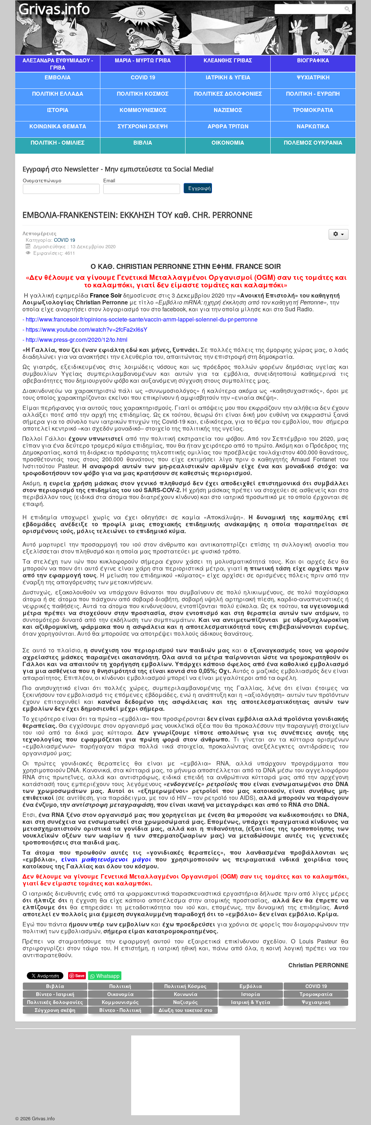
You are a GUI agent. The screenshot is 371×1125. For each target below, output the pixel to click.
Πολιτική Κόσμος (185, 986)
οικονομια (228, 142)
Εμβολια (58, 77)
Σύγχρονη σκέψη (55, 1009)
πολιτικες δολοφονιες (228, 93)
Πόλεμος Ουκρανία (313, 142)
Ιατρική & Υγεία (250, 1002)
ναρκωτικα (313, 126)
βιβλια (142, 142)
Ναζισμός (185, 1002)
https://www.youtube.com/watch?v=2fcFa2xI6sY (86, 329)
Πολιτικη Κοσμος (142, 93)
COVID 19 (143, 77)
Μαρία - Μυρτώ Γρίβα (143, 60)
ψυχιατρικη (313, 77)
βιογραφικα (313, 60)
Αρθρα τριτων (228, 126)
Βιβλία (55, 986)
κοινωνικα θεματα (57, 126)
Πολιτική (120, 986)
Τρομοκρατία (316, 994)
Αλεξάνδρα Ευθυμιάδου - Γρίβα (57, 64)
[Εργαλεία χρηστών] (339, 234)
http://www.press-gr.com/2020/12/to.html (77, 339)
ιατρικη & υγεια (228, 77)
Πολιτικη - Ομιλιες (57, 142)
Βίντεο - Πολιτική (120, 1009)
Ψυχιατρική (316, 1002)
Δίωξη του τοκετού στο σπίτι (185, 1010)
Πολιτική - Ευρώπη (313, 93)
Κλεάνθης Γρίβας (228, 60)
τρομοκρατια (313, 109)
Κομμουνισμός (120, 1002)
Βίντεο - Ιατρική (55, 994)
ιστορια (57, 109)
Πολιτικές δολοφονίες (55, 1002)
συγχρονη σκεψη (143, 126)
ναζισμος (228, 109)
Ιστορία (250, 994)
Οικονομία (120, 994)
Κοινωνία (185, 994)
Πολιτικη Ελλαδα (57, 93)
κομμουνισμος (143, 109)
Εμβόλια (250, 986)
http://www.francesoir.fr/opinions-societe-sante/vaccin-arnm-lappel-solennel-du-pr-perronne (142, 319)
